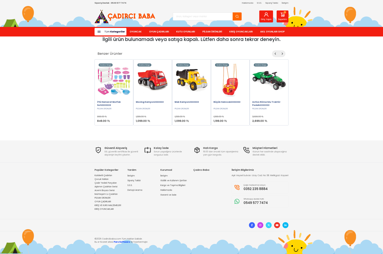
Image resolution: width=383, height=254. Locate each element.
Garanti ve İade (168, 194)
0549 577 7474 (118, 2)
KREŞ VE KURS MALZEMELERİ (108, 205)
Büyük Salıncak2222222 (226, 101)
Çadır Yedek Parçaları (106, 182)
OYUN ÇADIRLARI (159, 31)
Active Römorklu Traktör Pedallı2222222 (266, 103)
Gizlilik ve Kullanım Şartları (173, 180)
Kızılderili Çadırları (103, 175)
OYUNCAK (136, 31)
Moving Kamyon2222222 (150, 101)
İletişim (285, 2)
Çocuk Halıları (101, 179)
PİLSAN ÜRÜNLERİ (212, 31)
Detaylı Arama (134, 190)
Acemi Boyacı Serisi (105, 190)
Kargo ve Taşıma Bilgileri (172, 185)
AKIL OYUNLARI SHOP (272, 31)
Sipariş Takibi (271, 2)
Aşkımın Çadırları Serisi (106, 186)
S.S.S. (259, 2)
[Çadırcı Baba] (125, 16)
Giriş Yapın (266, 19)
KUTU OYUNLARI (185, 31)
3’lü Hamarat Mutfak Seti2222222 (109, 103)
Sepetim (282, 16)
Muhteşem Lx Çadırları (106, 194)
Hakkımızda (247, 2)
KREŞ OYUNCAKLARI (241, 31)
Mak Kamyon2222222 (187, 101)
